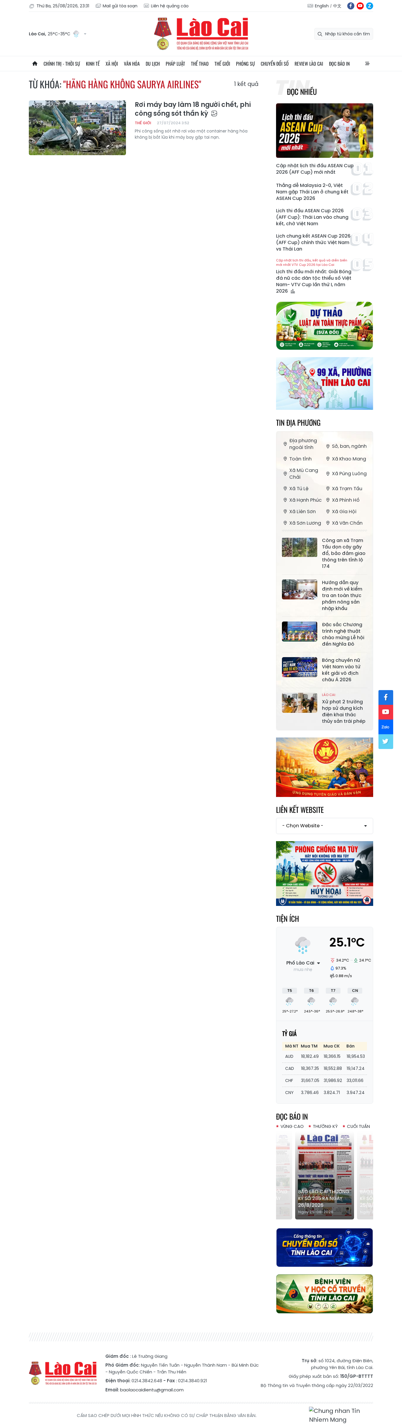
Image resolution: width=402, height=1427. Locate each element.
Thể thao (200, 63)
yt (360, 5)
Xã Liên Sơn (302, 511)
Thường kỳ (325, 1126)
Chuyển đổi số (275, 63)
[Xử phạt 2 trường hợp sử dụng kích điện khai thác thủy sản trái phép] (299, 703)
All (367, 63)
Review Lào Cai (309, 63)
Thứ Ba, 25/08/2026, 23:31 (62, 6)
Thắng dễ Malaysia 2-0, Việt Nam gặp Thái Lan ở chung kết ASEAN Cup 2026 (312, 192)
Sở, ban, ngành (349, 446)
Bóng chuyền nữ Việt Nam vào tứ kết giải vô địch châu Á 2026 (341, 670)
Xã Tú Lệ (298, 488)
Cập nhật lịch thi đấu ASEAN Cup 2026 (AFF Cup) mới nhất (315, 169)
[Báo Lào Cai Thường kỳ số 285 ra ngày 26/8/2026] (324, 1175)
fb (350, 5)
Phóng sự (245, 63)
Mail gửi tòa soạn (120, 6)
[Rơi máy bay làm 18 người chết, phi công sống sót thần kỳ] (77, 127)
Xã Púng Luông (349, 473)
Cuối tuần (358, 1126)
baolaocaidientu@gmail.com (152, 1390)
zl (369, 5)
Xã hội (112, 63)
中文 (337, 6)
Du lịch (153, 63)
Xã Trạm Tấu (347, 488)
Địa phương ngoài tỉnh (303, 444)
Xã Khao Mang (349, 458)
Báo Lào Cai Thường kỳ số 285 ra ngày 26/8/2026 (323, 1198)
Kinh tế (93, 63)
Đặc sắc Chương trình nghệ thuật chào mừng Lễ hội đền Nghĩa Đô (343, 634)
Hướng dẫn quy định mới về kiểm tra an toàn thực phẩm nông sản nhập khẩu (342, 595)
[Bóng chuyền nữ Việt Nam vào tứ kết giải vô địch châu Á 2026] (299, 667)
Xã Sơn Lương (305, 523)
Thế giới (222, 63)
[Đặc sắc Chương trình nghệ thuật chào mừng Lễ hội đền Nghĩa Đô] (299, 631)
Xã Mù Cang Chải (303, 473)
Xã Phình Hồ (346, 500)
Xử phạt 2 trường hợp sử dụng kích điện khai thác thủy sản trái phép (344, 709)
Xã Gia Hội (344, 511)
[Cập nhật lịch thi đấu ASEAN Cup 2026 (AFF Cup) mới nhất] (324, 130)
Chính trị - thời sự (62, 63)
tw (385, 741)
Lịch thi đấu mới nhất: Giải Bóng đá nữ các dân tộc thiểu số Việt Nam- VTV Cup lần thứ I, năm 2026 (313, 276)
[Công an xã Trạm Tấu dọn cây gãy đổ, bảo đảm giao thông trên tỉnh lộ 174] (299, 547)
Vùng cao (292, 1126)
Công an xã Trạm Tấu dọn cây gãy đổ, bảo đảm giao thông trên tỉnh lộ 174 (344, 553)
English (322, 6)
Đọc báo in (339, 63)
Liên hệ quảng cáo (170, 6)
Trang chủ (35, 63)
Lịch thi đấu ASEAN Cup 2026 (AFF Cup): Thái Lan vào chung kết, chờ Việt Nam (312, 217)
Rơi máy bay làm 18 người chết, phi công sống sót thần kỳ (193, 109)
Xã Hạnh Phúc (305, 500)
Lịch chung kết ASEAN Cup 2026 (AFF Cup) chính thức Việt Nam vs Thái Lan (313, 242)
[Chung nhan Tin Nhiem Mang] (341, 1415)
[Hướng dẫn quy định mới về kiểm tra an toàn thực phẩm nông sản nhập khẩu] (299, 589)
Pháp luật (175, 63)
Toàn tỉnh (300, 458)
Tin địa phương (298, 422)
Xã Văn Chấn (347, 523)
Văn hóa (132, 63)
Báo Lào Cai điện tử (201, 34)
